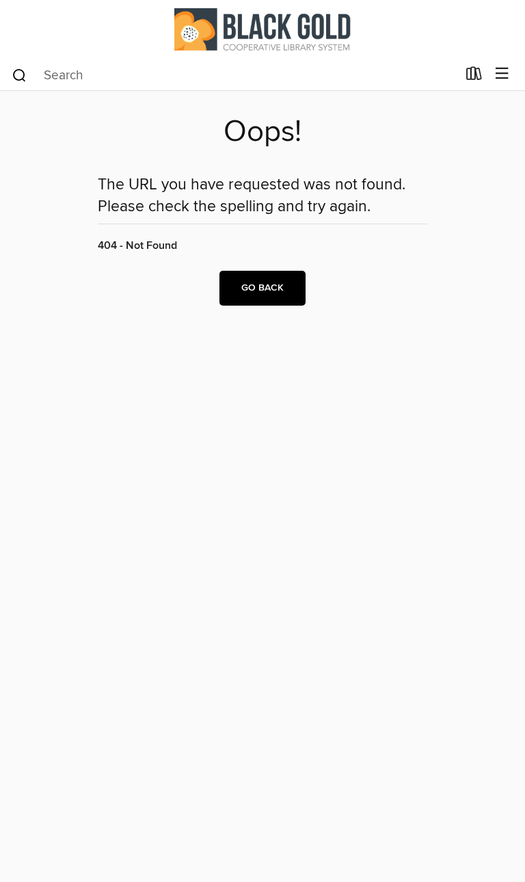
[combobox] (234, 75)
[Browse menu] (502, 74)
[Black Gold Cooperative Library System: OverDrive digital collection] (262, 29)
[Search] (19, 74)
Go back (262, 288)
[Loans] (474, 76)
